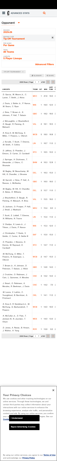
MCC (35, 96)
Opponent (8, 23)
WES (35, 318)
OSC (35, 276)
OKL (35, 295)
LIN (34, 143)
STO (35, 152)
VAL (34, 124)
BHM (35, 162)
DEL (34, 172)
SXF (34, 234)
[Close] (53, 390)
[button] (16, 13)
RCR (35, 329)
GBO (35, 113)
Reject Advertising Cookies (23, 427)
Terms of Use (49, 455)
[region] (28, 423)
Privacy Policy (28, 458)
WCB (35, 134)
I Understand (17, 418)
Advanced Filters (44, 64)
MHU (35, 208)
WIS (34, 105)
